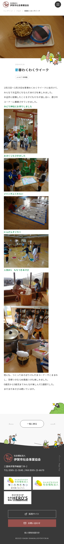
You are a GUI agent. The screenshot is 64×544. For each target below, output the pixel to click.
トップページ (8, 11)
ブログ (18, 11)
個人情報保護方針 (32, 532)
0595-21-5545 (16, 470)
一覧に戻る (32, 423)
